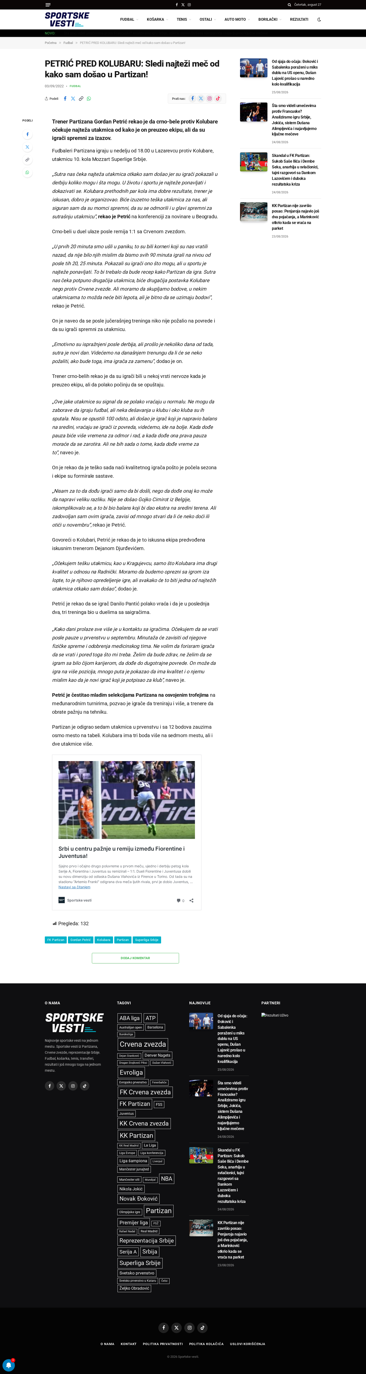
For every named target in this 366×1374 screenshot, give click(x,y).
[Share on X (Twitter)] (73, 99)
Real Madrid (149, 1231)
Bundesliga (126, 1034)
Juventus (126, 1114)
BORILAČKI (267, 19)
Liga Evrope (127, 1153)
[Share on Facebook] (65, 99)
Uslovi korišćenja (247, 1344)
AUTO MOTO (235, 19)
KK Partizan (136, 1135)
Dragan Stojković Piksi (133, 1062)
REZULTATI (299, 19)
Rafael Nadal (127, 1231)
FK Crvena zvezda (145, 1092)
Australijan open (130, 1027)
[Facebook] (27, 134)
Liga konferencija (151, 1153)
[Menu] (48, 4)
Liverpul (157, 1161)
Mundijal (150, 1179)
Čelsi (164, 1280)
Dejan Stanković (129, 1055)
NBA (166, 1178)
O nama (107, 1344)
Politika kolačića (206, 1344)
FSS (159, 1104)
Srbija (149, 1251)
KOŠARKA (155, 19)
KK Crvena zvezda (144, 1123)
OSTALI (206, 19)
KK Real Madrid (128, 1145)
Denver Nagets (157, 1055)
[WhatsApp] (27, 172)
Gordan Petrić (80, 940)
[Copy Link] (81, 99)
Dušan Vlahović (161, 1062)
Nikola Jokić (131, 1188)
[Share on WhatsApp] (89, 99)
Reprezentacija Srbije (147, 1240)
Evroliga (131, 1072)
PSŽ (156, 1223)
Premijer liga (134, 1223)
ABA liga (130, 1018)
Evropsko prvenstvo (133, 1082)
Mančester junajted (134, 1169)
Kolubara (103, 940)
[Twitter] (27, 147)
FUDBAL (127, 19)
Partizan (123, 940)
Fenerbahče (159, 1082)
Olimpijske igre (129, 1212)
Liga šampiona (133, 1160)
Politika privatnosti (163, 1344)
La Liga (150, 1145)
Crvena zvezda (143, 1044)
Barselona (155, 1027)
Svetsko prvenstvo (137, 1273)
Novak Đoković (139, 1198)
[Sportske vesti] (67, 19)
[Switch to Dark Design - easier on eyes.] (318, 19)
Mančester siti (129, 1179)
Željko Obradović (134, 1288)
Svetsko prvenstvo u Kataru (137, 1280)
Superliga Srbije (147, 940)
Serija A (128, 1252)
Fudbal (75, 86)
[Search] (289, 4)
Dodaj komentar (135, 958)
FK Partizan (55, 940)
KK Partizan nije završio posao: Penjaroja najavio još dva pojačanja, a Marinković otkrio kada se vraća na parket (295, 217)
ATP (151, 1018)
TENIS (182, 19)
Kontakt (129, 1344)
